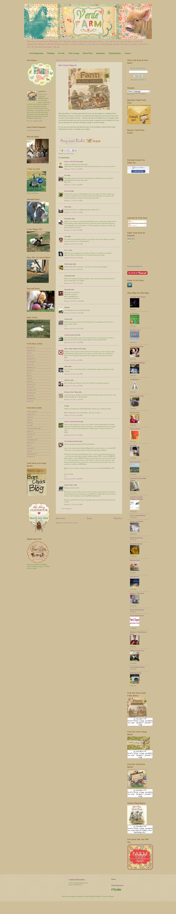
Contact (127, 53)
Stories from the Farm (137, 610)
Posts (132, 222)
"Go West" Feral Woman (138, 297)
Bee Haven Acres (135, 330)
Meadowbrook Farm (136, 538)
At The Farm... (134, 313)
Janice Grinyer (69, 485)
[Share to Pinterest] (75, 150)
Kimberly (67, 380)
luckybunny (68, 219)
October (29, 364)
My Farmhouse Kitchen (71, 441)
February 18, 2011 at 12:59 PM (73, 342)
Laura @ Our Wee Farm (71, 161)
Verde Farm (131, 239)
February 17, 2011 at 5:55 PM (73, 169)
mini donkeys (31, 439)
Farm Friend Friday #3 (67, 65)
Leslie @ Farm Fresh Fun (72, 422)
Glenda (66, 319)
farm (28, 425)
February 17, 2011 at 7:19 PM (73, 200)
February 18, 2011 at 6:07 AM (73, 269)
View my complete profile (34, 121)
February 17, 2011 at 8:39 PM (73, 230)
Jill (65, 307)
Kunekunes (100, 53)
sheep (28, 451)
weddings (29, 457)
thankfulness (30, 454)
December (30, 347)
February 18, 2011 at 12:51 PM (73, 329)
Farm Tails (133, 445)
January (29, 356)
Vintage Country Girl (137, 651)
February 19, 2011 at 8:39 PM (73, 415)
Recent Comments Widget (34, 130)
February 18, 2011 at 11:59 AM (73, 313)
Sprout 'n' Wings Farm (137, 593)
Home (89, 518)
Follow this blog (138, 171)
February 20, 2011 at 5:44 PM (73, 435)
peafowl (29, 442)
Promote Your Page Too (134, 266)
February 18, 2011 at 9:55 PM (73, 386)
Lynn (65, 236)
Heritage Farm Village (71, 392)
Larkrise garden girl (70, 335)
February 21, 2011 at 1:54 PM (73, 504)
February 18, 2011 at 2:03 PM (73, 360)
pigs (28, 445)
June (28, 373)
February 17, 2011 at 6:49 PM (73, 185)
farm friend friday (68, 153)
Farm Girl (67, 191)
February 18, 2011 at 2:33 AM (73, 244)
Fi (65, 406)
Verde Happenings (36, 53)
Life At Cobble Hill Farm (138, 515)
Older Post (118, 518)
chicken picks (31, 411)
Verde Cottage (73, 53)
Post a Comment (66, 508)
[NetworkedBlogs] (138, 167)
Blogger (111, 896)
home (28, 437)
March (29, 381)
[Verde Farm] (135, 264)
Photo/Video (88, 53)
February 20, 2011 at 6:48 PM (73, 479)
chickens (29, 414)
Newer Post (60, 518)
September (30, 350)
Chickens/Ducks (114, 53)
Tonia (66, 207)
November (30, 361)
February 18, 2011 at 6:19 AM (73, 283)
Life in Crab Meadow (136, 521)
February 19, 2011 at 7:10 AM (73, 399)
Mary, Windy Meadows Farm (73, 349)
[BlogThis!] (68, 150)
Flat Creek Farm (135, 462)
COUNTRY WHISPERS (137, 363)
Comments (133, 225)
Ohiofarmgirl (68, 264)
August (29, 370)
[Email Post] (61, 150)
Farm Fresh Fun (135, 429)
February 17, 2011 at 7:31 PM (73, 212)
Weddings (51, 53)
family (29, 422)
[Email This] (66, 150)
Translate (142, 94)
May (28, 376)
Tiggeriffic (67, 290)
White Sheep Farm (135, 673)
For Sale (61, 53)
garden (29, 431)
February (29, 384)
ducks (28, 420)
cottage (29, 417)
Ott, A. (66, 250)
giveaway (29, 434)
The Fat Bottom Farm (137, 616)
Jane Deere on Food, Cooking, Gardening (136, 498)
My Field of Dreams (136, 544)
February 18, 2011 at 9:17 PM (73, 374)
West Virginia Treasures (137, 667)
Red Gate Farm (135, 560)
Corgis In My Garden (136, 346)
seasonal (29, 448)
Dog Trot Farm (134, 412)
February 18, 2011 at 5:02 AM (73, 258)
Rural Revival (134, 577)
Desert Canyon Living (137, 396)
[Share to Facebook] (73, 150)
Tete (65, 175)
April (28, 353)
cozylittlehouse (134, 379)
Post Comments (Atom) (71, 523)
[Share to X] (71, 150)
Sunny (66, 366)
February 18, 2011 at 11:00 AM (73, 301)
